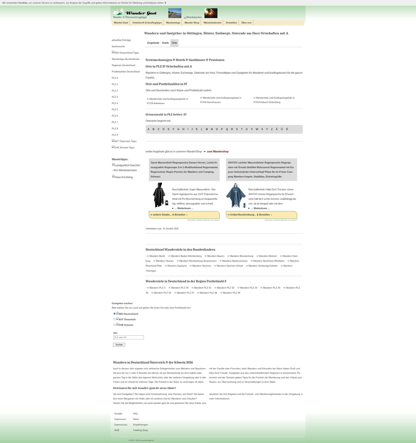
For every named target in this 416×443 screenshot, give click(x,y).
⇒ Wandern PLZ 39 (230, 292)
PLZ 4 (115, 103)
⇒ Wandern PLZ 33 (247, 287)
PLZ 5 (115, 109)
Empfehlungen (140, 424)
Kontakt (118, 413)
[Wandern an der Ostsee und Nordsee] (174, 13)
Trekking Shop (140, 430)
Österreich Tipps (127, 141)
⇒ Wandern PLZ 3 (156, 287)
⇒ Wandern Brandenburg (240, 256)
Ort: (115, 333)
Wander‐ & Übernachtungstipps (130, 17)
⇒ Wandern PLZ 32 (224, 287)
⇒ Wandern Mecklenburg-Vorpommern (196, 261)
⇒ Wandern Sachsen (200, 265)
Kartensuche (118, 46)
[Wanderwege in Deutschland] (210, 13)
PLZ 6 (115, 115)
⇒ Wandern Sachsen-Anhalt (228, 265)
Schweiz (128, 325)
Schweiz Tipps (126, 147)
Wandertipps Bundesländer (126, 59)
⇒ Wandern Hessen (163, 261)
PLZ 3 (115, 97)
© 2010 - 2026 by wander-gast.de (141, 440)
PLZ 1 (115, 84)
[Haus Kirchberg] (122, 177)
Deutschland (131, 314)
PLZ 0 (115, 78)
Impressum (120, 419)
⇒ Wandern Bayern (214, 256)
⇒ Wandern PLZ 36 (160, 292)
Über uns (246, 22)
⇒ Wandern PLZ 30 (178, 287)
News (136, 419)
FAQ (135, 413)
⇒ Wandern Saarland (175, 265)
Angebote (153, 42)
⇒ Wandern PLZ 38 (206, 292)
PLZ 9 (115, 135)
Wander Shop (192, 22)
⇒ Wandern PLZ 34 (270, 287)
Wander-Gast (121, 22)
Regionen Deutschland (123, 65)
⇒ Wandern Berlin (156, 256)
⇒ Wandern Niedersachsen (233, 261)
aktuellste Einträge (121, 40)
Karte (165, 42)
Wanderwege (173, 22)
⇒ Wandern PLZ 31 (201, 287)
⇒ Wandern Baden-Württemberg (185, 256)
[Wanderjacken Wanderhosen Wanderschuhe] (193, 17)
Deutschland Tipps (129, 52)
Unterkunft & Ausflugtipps (147, 22)
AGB (116, 430)
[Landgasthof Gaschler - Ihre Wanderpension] (127, 170)
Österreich (130, 319)
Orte (174, 42)
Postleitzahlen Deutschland (126, 71)
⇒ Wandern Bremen (266, 256)
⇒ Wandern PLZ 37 (184, 292)
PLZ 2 (115, 90)
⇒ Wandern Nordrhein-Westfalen (267, 261)
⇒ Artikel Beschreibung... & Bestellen (249, 214)
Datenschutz (120, 424)
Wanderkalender (212, 22)
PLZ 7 (115, 122)
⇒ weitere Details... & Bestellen (167, 214)
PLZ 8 (115, 128)
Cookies (22, 3)
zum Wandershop (217, 151)
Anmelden (231, 22)
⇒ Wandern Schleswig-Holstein (261, 265)
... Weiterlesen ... (184, 208)
